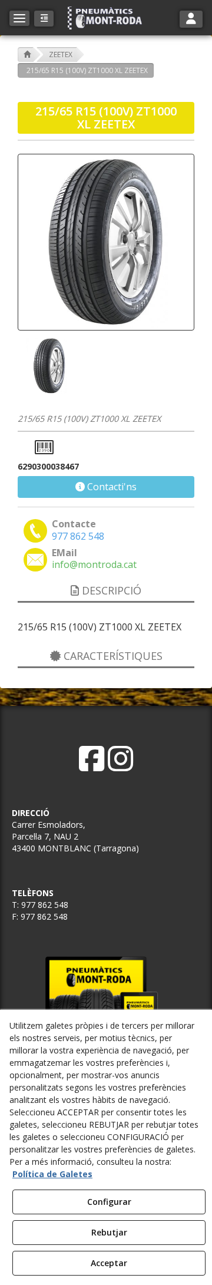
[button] (106, 17)
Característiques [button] (112, 656)
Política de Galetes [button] (52, 1174)
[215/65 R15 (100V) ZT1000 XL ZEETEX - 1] (48, 365)
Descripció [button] (110, 590)
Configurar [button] (109, 1201)
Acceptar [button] (109, 1263)
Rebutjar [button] (109, 1232)
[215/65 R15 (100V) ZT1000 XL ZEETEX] (106, 242)
